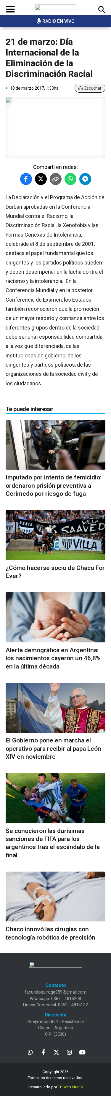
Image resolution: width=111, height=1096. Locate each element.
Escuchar (93, 88)
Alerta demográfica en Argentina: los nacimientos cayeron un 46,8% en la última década (53, 658)
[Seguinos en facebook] (43, 1052)
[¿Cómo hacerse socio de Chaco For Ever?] (55, 535)
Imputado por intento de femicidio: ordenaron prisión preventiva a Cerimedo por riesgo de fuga (54, 485)
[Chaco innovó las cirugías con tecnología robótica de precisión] (55, 897)
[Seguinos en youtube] (82, 1052)
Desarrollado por (55, 1087)
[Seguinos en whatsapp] (30, 1052)
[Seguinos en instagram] (69, 1052)
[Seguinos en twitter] (56, 1052)
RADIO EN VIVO (58, 21)
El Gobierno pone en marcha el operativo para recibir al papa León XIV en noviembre (53, 748)
